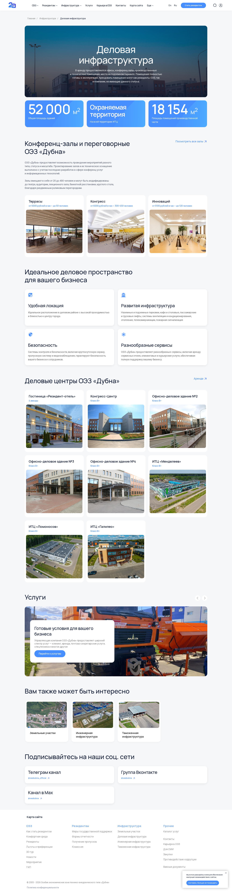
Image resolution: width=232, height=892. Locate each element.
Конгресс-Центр (103, 396)
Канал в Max (40, 793)
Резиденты (32, 841)
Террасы (35, 201)
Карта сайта (136, 5)
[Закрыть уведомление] (226, 873)
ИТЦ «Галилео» (102, 526)
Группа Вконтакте (139, 772)
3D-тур (30, 851)
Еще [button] (149, 5)
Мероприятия (33, 862)
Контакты (121, 5)
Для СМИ (168, 849)
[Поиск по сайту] (215, 5)
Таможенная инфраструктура (134, 846)
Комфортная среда (37, 836)
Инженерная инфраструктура (134, 841)
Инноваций (161, 201)
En (170, 5)
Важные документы (174, 866)
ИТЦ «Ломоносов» (43, 526)
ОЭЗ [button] (34, 5)
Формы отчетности (83, 836)
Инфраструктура (47, 18)
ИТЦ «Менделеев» (166, 461)
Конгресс (98, 201)
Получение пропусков (84, 841)
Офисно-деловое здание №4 (113, 461)
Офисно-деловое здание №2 (175, 396)
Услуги (89, 5)
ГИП (28, 867)
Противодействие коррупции (179, 859)
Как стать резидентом (39, 831)
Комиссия (77, 846)
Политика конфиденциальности (43, 887)
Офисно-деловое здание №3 (51, 461)
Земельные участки (129, 831)
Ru (175, 5)
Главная (31, 18)
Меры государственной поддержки (92, 831)
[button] (193, 5)
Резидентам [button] (48, 5)
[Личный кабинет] (221, 5)
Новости (31, 857)
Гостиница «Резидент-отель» (52, 396)
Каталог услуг (171, 831)
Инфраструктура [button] (70, 5)
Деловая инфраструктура (132, 836)
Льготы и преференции (39, 846)
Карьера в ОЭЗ (104, 5)
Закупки (168, 854)
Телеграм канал (44, 772)
